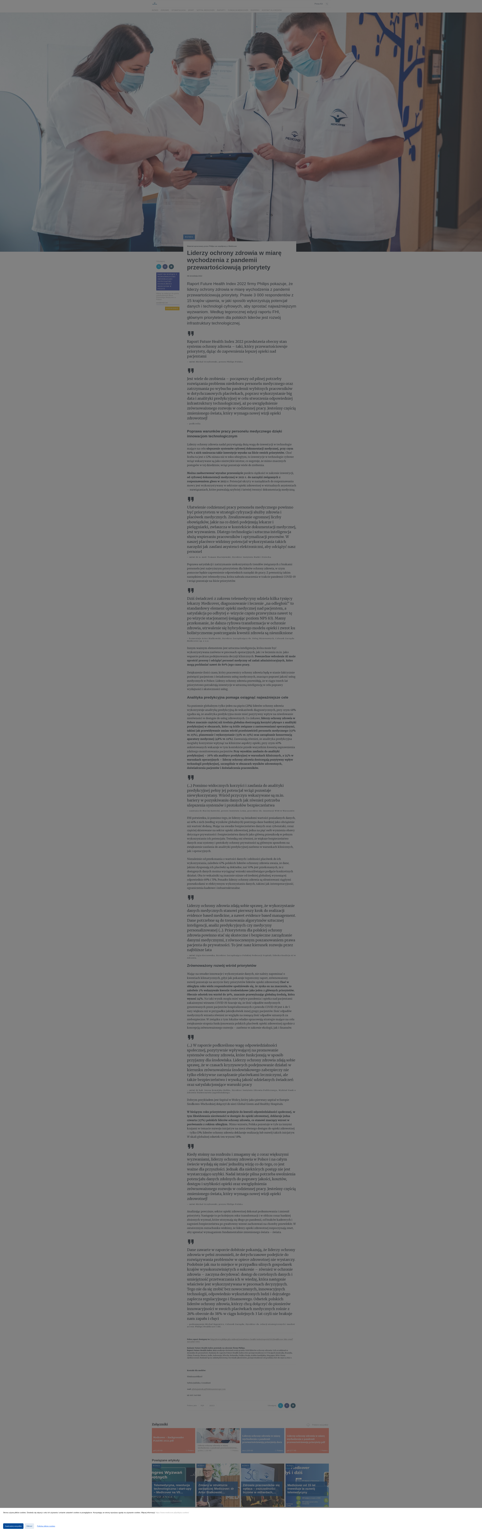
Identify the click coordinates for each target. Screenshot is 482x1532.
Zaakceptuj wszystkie (13, 1526)
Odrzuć (29, 1526)
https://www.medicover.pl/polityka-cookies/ (172, 1513)
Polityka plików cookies (46, 1526)
